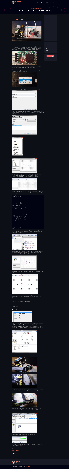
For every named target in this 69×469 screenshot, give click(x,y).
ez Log (38, 2)
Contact (54, 2)
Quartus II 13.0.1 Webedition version (21, 66)
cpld (13, 450)
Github (47, 50)
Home (35, 2)
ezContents (14, 19)
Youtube (47, 44)
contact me (22, 445)
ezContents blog (19, 1)
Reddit (46, 49)
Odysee (47, 48)
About (50, 2)
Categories (42, 2)
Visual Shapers (28, 466)
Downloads (46, 2)
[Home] (13, 2)
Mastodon (47, 47)
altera (18, 450)
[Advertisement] (26, 16)
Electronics (14, 455)
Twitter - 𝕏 (47, 43)
